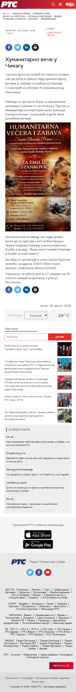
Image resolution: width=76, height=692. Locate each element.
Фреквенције (48, 19)
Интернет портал (38, 657)
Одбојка (62, 603)
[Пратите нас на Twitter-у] (30, 572)
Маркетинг (30, 654)
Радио (9, 640)
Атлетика (44, 606)
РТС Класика (47, 631)
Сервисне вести (53, 594)
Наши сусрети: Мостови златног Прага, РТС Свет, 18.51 (28, 398)
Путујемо (28, 617)
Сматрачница (17, 597)
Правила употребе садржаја (52, 678)
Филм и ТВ (17, 620)
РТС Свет (48, 629)
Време (36, 594)
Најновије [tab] (11, 329)
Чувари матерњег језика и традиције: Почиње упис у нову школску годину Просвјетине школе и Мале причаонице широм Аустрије (28, 384)
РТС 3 (35, 629)
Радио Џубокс (30, 645)
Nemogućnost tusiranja (19, 469)
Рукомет (14, 606)
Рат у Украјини (20, 594)
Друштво (24, 592)
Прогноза (15, 315)
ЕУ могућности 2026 (55, 597)
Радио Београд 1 (26, 640)
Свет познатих (46, 617)
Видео (58, 16)
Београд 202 (28, 643)
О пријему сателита (14, 19)
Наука (31, 620)
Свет (47, 589)
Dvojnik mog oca (15, 453)
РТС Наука (63, 629)
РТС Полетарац (55, 634)
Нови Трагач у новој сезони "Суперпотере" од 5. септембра (23, 347)
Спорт (12, 603)
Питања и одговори (40, 16)
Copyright (27, 678)
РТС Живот (28, 631)
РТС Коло (64, 631)
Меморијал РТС (50, 609)
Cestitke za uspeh (16, 482)
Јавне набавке (49, 654)
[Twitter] (17, 47)
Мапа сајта (61, 665)
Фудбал (23, 603)
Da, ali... (10, 436)
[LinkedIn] (26, 47)
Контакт (33, 19)
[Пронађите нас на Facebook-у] (38, 572)
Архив (43, 648)
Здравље (64, 617)
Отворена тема (41, 13)
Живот (28, 615)
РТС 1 (13, 629)
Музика (61, 615)
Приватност (12, 678)
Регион (36, 589)
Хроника (10, 592)
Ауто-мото (60, 606)
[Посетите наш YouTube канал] (47, 572)
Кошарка (37, 603)
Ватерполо (29, 606)
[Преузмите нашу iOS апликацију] (38, 534)
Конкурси (66, 654)
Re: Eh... (10, 499)
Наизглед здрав (62, 623)
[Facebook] (8, 47)
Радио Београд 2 (50, 640)
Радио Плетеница (50, 643)
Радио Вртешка (52, 645)
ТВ (6, 629)
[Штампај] (35, 47)
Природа (43, 620)
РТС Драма (11, 631)
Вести (6, 13)
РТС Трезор (18, 634)
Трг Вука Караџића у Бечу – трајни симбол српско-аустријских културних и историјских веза (29, 416)
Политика (22, 589)
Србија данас (61, 589)
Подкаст (33, 597)
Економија (40, 592)
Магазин (15, 615)
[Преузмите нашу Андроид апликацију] (38, 544)
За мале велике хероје (35, 623)
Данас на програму (14, 16)
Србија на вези (21, 13)
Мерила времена (60, 592)
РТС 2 (24, 629)
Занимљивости (44, 615)
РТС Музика (36, 634)
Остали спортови (26, 609)
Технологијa (12, 617)
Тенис (50, 603)
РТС (6, 654)
